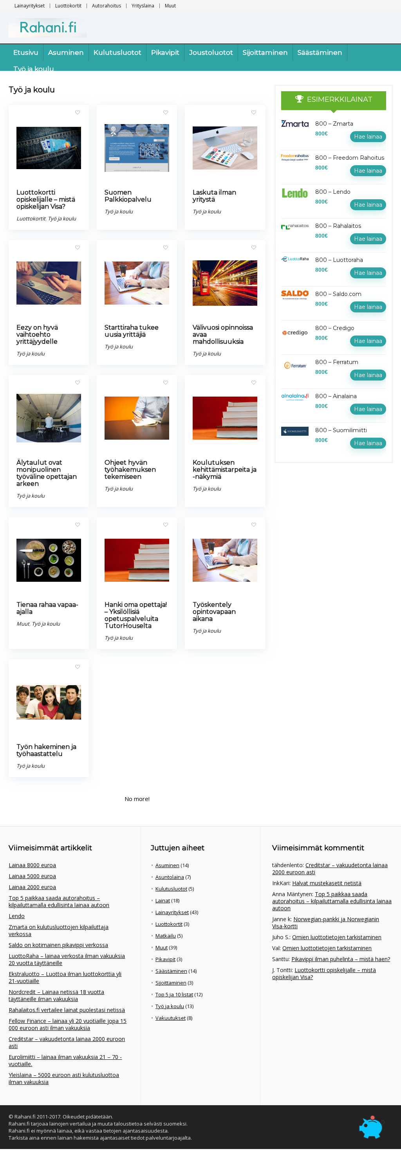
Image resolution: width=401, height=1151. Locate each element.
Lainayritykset (29, 5)
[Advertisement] (333, 525)
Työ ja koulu (33, 69)
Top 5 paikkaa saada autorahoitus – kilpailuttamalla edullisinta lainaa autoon (59, 901)
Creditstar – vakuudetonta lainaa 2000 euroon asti (67, 1042)
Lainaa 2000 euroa (32, 887)
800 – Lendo (332, 191)
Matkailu (165, 935)
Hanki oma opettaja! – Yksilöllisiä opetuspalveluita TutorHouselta (136, 615)
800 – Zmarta (334, 123)
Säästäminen (320, 52)
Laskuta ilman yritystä (214, 196)
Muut (170, 5)
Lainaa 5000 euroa (32, 876)
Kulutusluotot (117, 52)
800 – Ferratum (336, 362)
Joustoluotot (211, 52)
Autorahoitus (106, 5)
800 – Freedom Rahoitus (349, 157)
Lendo (17, 916)
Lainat (162, 900)
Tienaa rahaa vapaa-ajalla (47, 608)
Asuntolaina (169, 876)
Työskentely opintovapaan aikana (214, 611)
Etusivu (25, 52)
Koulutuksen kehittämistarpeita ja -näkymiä (224, 469)
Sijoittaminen (265, 52)
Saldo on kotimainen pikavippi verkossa (58, 945)
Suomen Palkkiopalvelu (128, 196)
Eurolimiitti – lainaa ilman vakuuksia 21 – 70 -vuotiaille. (65, 1060)
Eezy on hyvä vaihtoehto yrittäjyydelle (37, 334)
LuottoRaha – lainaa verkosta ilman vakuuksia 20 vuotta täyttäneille (67, 959)
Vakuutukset (170, 1017)
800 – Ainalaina (336, 396)
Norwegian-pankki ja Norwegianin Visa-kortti (325, 922)
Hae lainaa (368, 136)
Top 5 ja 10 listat (174, 994)
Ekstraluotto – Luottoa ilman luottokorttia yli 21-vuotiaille (65, 977)
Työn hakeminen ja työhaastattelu (46, 750)
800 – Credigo (334, 328)
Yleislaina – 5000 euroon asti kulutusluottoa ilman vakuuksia (64, 1078)
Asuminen (66, 52)
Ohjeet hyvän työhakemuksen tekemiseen (130, 469)
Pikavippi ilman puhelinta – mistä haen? (340, 959)
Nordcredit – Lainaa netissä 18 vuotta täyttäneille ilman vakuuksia (56, 995)
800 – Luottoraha (339, 259)
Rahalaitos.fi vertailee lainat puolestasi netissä (67, 1010)
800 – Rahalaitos (338, 225)
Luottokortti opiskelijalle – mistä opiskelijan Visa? (45, 199)
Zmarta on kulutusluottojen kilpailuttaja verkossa (58, 930)
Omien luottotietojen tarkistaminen (336, 937)
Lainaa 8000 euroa (32, 865)
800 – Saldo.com (338, 294)
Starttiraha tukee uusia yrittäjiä (132, 331)
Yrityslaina (143, 5)
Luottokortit (68, 5)
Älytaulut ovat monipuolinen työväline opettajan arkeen (46, 473)
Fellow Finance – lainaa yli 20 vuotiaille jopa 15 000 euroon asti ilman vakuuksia (67, 1024)
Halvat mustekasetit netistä (326, 883)
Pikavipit (165, 52)
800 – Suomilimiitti (341, 430)
